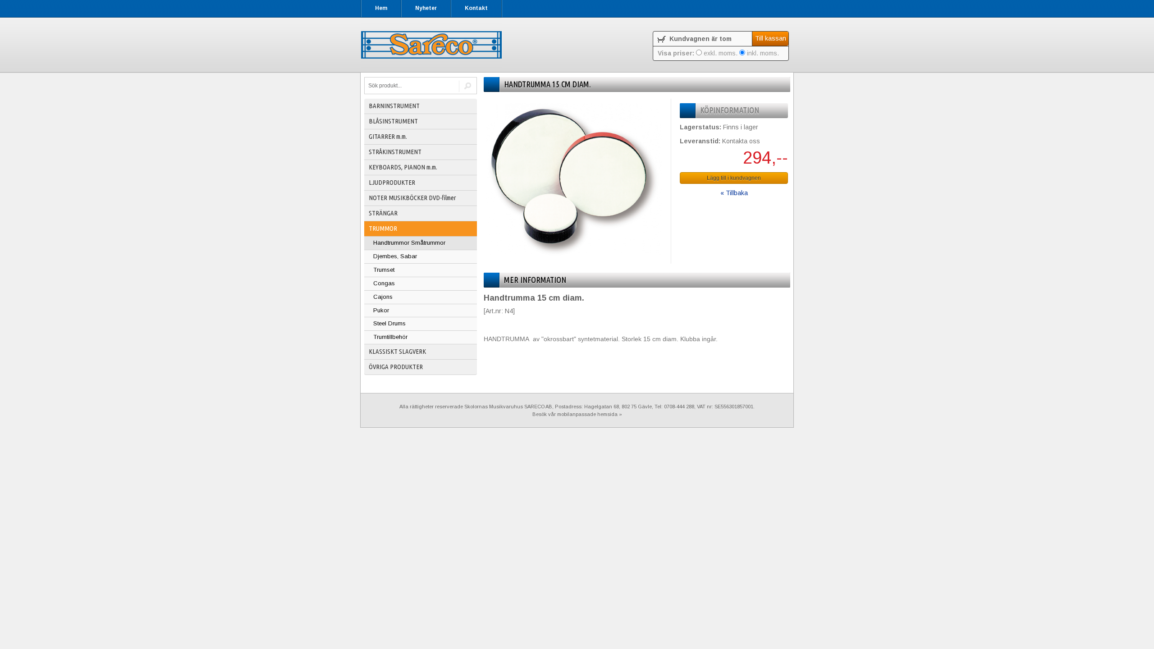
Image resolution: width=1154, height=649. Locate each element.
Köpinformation (729, 110)
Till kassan (770, 38)
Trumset (383, 269)
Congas (384, 283)
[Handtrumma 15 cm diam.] (574, 254)
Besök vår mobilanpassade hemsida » (577, 414)
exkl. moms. (719, 53)
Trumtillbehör (390, 337)
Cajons (383, 296)
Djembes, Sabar (395, 256)
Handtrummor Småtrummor (409, 242)
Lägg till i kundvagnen (734, 178)
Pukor (381, 310)
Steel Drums (389, 323)
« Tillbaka (734, 193)
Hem (381, 8)
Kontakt (476, 8)
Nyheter (426, 8)
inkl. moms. (762, 53)
